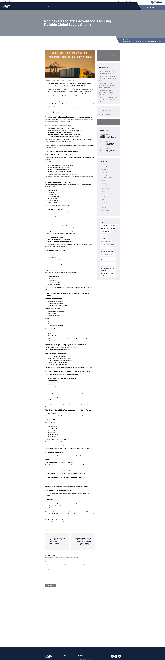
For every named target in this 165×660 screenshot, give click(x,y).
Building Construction (107, 169)
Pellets (103, 191)
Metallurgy (104, 188)
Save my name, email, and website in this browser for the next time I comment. (63, 560)
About (34, 6)
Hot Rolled (104, 180)
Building (104, 167)
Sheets (103, 202)
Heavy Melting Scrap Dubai (108, 228)
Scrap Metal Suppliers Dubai (107, 258)
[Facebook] (5, 1)
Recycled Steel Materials (107, 254)
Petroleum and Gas (106, 194)
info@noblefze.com (130, 1)
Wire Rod (104, 213)
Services (41, 6)
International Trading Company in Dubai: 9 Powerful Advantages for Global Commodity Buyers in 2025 (107, 92)
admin (63, 80)
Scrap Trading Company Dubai (107, 263)
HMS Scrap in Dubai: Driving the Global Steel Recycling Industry (111, 138)
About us (65, 659)
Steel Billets (105, 210)
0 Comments (70, 80)
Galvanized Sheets (106, 177)
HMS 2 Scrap (104, 238)
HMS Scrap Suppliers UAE (107, 244)
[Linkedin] (9, 1)
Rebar (103, 196)
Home (29, 6)
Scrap (103, 199)
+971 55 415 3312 (158, 2)
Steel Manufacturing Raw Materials (107, 269)
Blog (47, 6)
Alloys (103, 164)
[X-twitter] (112, 656)
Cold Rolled (104, 172)
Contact (53, 6)
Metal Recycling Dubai (107, 251)
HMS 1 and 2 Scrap (105, 231)
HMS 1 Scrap (104, 235)
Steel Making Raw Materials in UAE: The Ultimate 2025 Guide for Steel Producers (108, 99)
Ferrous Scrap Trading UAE (108, 225)
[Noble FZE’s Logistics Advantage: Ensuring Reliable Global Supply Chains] (46, 530)
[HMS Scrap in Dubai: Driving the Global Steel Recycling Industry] (102, 136)
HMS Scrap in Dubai (106, 241)
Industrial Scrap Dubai (107, 248)
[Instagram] (7, 1)
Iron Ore (104, 186)
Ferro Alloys (104, 175)
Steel (127, 39)
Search (102, 52)
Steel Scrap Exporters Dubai (107, 274)
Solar (103, 205)
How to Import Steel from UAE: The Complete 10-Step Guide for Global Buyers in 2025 (108, 78)
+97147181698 (120, 1)
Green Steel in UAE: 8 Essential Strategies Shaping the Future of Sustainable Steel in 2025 (107, 85)
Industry (104, 183)
